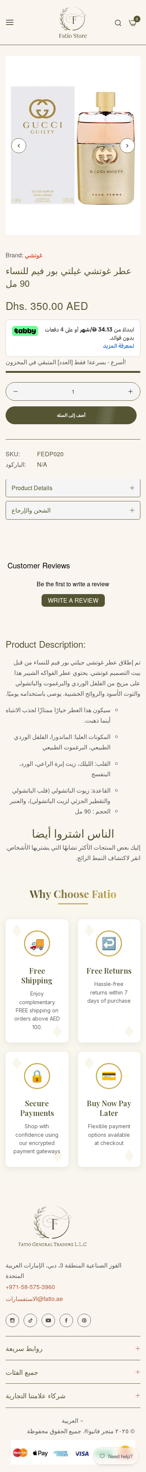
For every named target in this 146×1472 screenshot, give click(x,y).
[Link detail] (12, 1320)
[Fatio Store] (73, 22)
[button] (127, 145)
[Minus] (15, 391)
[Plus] (130, 391)
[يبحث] (118, 22)
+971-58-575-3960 (30, 1286)
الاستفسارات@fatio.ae (34, 1298)
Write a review (73, 600)
